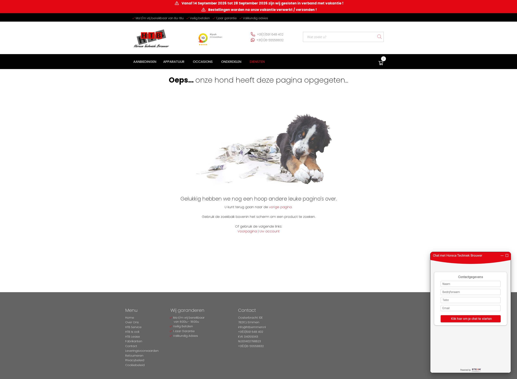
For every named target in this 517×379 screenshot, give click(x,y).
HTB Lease (132, 337)
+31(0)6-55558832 (270, 40)
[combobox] (343, 37)
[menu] (199, 61)
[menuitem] (145, 61)
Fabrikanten (133, 341)
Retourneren (134, 356)
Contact (131, 346)
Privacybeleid (134, 360)
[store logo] (151, 37)
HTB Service (133, 327)
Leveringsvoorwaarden (142, 351)
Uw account (270, 231)
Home (129, 318)
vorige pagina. (280, 207)
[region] (470, 312)
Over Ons (132, 322)
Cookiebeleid (135, 365)
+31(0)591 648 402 (270, 34)
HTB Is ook (132, 332)
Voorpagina (247, 231)
